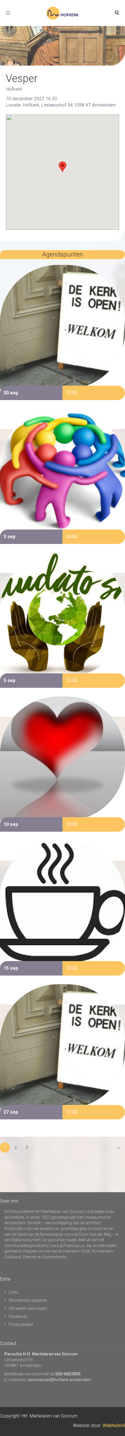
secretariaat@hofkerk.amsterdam (59, 1379)
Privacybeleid (21, 1324)
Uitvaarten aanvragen (28, 1308)
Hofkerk (14, 89)
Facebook (18, 1316)
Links (13, 1292)
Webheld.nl (114, 1425)
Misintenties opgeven (28, 1300)
